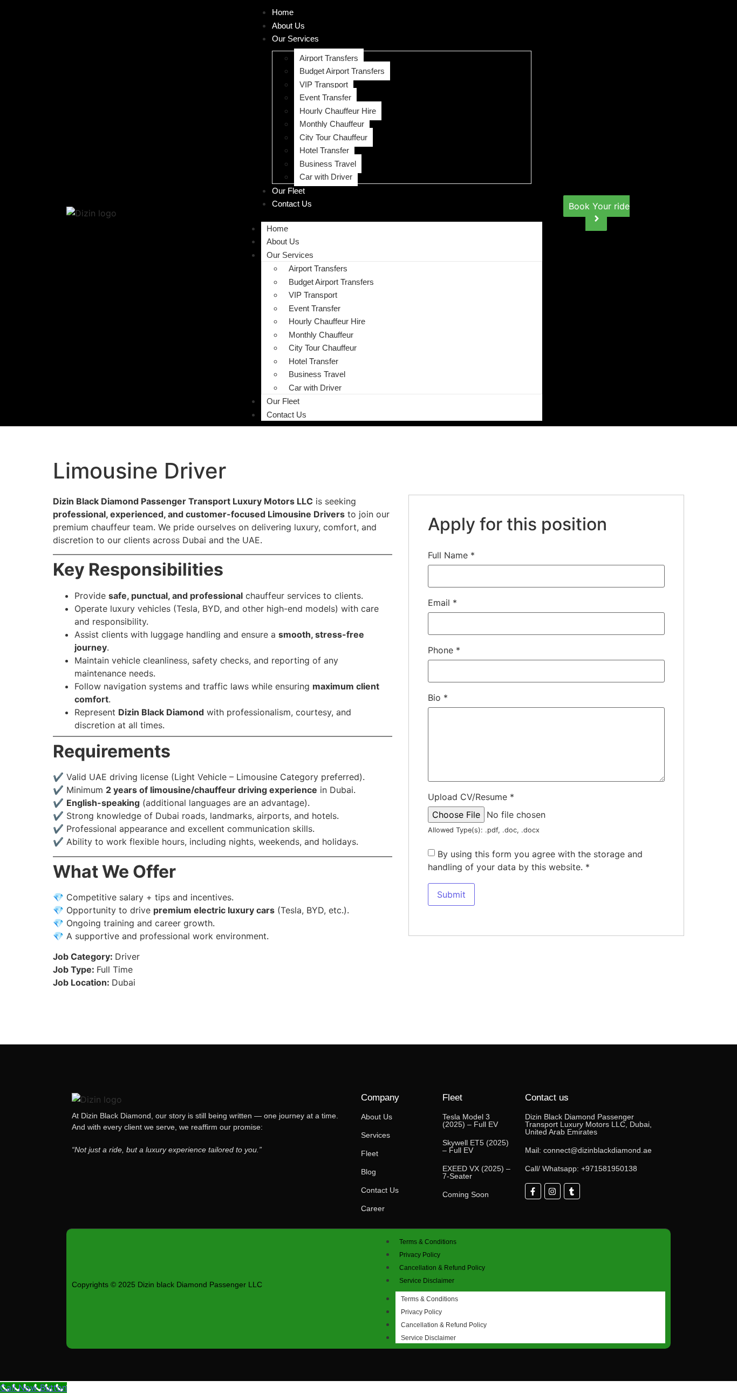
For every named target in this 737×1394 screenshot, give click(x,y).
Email (442, 602)
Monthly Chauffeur (331, 123)
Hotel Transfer (324, 150)
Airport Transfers (328, 58)
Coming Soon (465, 1194)
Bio (438, 697)
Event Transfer (325, 97)
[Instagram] (552, 1191)
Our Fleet (288, 190)
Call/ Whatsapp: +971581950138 (581, 1168)
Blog (368, 1171)
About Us (288, 25)
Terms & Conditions (427, 1242)
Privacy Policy (419, 1255)
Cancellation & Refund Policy (442, 1268)
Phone (444, 650)
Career (373, 1208)
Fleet (369, 1153)
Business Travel (327, 163)
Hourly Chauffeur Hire (337, 110)
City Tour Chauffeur (333, 137)
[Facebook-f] (533, 1191)
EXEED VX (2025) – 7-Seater (476, 1172)
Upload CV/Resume (471, 796)
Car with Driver (325, 176)
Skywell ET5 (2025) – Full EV (475, 1146)
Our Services (295, 38)
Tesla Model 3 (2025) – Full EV (470, 1120)
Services (375, 1135)
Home (277, 228)
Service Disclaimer (426, 1280)
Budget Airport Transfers (342, 71)
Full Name (451, 555)
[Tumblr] (572, 1191)
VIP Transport (323, 84)
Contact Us (292, 203)
